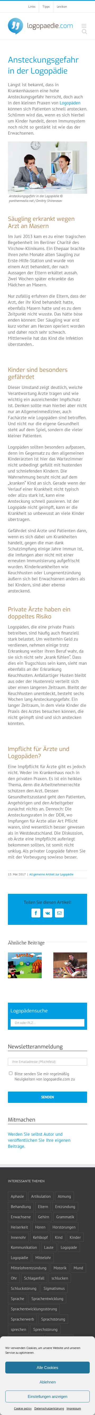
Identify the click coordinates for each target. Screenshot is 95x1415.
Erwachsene (21, 1216)
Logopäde (69, 1247)
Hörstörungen (64, 1227)
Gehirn (43, 1216)
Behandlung (21, 1206)
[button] (12, 965)
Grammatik (65, 1216)
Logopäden (70, 103)
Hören (40, 1227)
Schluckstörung (23, 1288)
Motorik (60, 1267)
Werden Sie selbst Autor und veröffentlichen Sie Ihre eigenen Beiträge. (39, 1140)
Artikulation (41, 1196)
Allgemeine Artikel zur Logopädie (51, 874)
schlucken (59, 1278)
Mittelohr (43, 1257)
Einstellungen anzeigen (47, 1396)
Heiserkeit (19, 1227)
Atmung (64, 1196)
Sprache (17, 1298)
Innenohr (18, 1237)
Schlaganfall (34, 1278)
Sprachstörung (53, 1319)
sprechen (18, 1329)
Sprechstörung (45, 1329)
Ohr (14, 1278)
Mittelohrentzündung (28, 1267)
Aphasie (17, 1196)
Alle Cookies (47, 1367)
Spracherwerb (22, 1319)
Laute (49, 1247)
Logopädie (19, 1257)
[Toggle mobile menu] (84, 26)
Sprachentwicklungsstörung (34, 1308)
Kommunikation (24, 1247)
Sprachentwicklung (47, 1298)
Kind (59, 1237)
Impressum (73, 1408)
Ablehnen (48, 1382)
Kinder (75, 1237)
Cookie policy (23, 1408)
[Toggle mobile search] (84, 31)
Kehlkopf (40, 1237)
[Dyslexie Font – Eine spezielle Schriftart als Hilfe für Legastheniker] (70, 955)
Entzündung (65, 1206)
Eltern (43, 1206)
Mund (78, 1267)
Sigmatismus (54, 1288)
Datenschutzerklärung (49, 1408)
